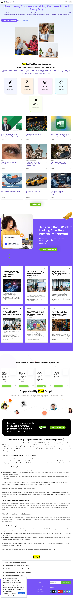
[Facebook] (51, 591)
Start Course (58, 386)
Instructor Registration (40, 588)
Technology (6, 269)
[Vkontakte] (67, 591)
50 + (27, 86)
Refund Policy (29, 590)
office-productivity (5, 132)
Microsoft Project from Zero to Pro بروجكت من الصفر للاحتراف (10, 135)
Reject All (14, 593)
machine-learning (30, 132)
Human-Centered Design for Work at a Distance (57, 375)
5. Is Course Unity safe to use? (14, 575)
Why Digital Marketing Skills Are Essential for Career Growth (35, 273)
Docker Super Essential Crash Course (10, 192)
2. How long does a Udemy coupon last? (17, 565)
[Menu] (1, 2)
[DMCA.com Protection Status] (42, 426)
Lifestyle (3, 160)
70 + (45, 86)
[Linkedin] (64, 591)
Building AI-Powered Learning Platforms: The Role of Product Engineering (11, 273)
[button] (36, 562)
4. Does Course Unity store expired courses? (18, 572)
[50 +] (27, 82)
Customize (6, 593)
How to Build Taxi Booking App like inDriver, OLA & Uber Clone (40, 376)
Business (52, 160)
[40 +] (35, 100)
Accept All (21, 593)
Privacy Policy (29, 586)
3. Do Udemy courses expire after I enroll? (17, 569)
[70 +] (45, 82)
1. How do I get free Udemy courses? (15, 562)
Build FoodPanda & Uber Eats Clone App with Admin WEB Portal (22, 375)
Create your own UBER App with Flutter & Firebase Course (5, 375)
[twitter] (53, 591)
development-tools (5, 189)
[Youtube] (59, 591)
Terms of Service (30, 588)
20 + (10, 86)
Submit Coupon (41, 591)
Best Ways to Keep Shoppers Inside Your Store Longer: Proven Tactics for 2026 (59, 313)
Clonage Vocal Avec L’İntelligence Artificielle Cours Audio (60, 193)
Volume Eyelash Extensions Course (9, 163)
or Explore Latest (23, 20)
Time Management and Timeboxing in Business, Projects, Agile (33, 163)
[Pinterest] (61, 591)
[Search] (66, 2)
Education (29, 269)
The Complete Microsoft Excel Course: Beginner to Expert (60, 135)
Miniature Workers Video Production (33, 135)
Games (53, 308)
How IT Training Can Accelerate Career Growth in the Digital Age (12, 312)
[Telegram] (70, 591)
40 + (35, 104)
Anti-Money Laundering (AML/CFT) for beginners (58, 163)
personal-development (31, 160)
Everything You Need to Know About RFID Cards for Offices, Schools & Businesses (35, 313)
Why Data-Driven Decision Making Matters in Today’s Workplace (61, 273)
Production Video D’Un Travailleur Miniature (33, 192)
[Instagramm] (56, 591)
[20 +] (10, 82)
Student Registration (42, 586)
